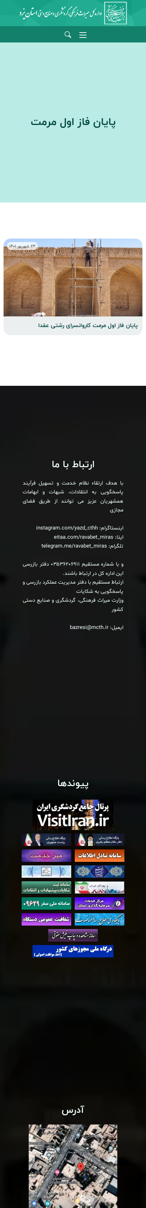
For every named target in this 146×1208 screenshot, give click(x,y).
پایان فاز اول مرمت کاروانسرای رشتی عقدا (88, 326)
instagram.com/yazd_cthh (67, 528)
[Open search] (68, 35)
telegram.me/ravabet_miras (74, 546)
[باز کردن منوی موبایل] (82, 35)
